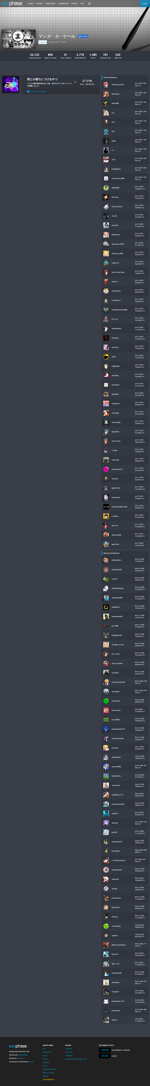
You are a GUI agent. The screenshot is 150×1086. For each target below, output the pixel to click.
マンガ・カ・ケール (56, 36)
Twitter (68, 1052)
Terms (45, 1076)
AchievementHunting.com (76, 1059)
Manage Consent (50, 1069)
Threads (68, 1049)
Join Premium (48, 1079)
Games (31, 3)
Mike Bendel (23, 1055)
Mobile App (47, 1052)
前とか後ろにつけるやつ (42, 79)
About (45, 1059)
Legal (45, 1066)
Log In (144, 3)
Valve (31, 1062)
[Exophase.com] (13, 3)
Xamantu (21, 1058)
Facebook (69, 1056)
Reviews (74, 3)
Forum (63, 42)
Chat (82, 3)
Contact (46, 1062)
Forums (39, 3)
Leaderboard (63, 3)
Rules (45, 1056)
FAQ (44, 1049)
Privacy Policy (48, 1073)
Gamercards (50, 3)
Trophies (42, 42)
